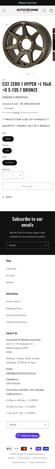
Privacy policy (24, 458)
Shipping (16, 112)
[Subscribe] (45, 245)
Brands (9, 282)
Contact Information (16, 322)
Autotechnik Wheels (26, 454)
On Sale (10, 275)
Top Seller (11, 268)
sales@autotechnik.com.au (21, 373)
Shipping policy (19, 462)
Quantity (6, 169)
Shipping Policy (14, 308)
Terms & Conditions (16, 315)
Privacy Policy (13, 301)
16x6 (10, 139)
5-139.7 (11, 163)
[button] (3, 10)
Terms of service (40, 458)
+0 (9, 151)
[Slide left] (20, 74)
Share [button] (9, 197)
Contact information (37, 462)
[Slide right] (34, 74)
